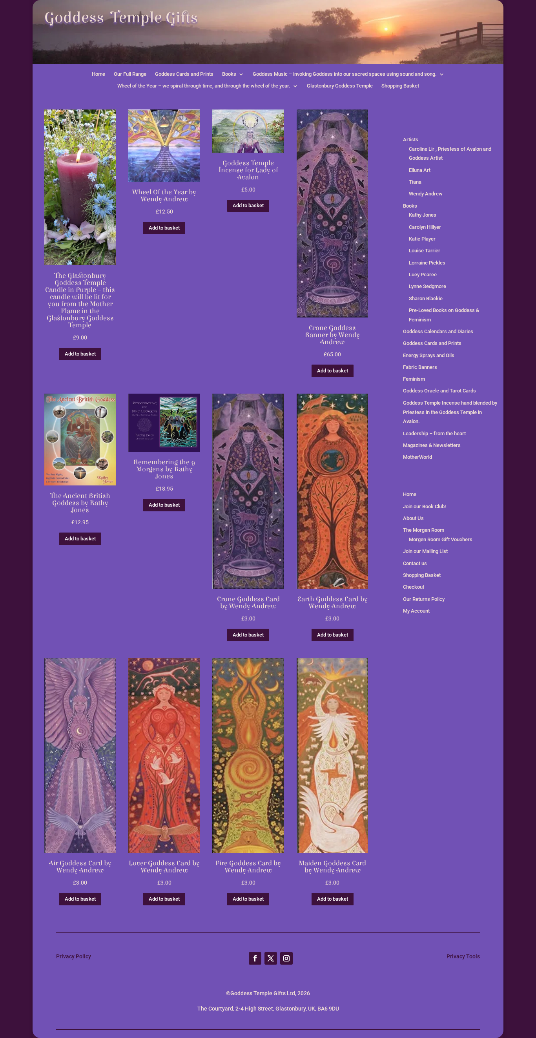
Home (98, 74)
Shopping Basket (400, 86)
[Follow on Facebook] (255, 958)
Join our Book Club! (424, 506)
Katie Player (422, 239)
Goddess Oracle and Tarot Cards (439, 391)
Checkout (413, 587)
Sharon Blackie (426, 298)
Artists (410, 139)
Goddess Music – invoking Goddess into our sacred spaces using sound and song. (345, 74)
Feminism (414, 379)
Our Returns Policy (424, 599)
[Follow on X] (270, 958)
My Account (416, 611)
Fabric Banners (420, 367)
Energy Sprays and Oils (428, 355)
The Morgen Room (423, 530)
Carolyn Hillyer (425, 227)
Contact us (415, 563)
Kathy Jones (422, 215)
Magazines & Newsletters (432, 445)
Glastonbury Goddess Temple (340, 86)
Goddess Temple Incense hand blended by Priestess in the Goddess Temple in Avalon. (450, 412)
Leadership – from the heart (434, 433)
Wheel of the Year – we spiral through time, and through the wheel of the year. (203, 86)
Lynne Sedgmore (427, 286)
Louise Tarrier (424, 251)
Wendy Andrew (426, 194)
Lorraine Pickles (427, 263)
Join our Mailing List (425, 551)
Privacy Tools (463, 956)
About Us (413, 518)
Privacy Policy (73, 956)
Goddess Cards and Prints (184, 74)
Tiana (415, 182)
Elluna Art (419, 170)
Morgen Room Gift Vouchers (440, 539)
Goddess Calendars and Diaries (438, 331)
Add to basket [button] (80, 354)
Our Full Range (130, 74)
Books (229, 74)
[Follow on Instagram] (286, 958)
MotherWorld (417, 457)
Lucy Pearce (423, 274)
